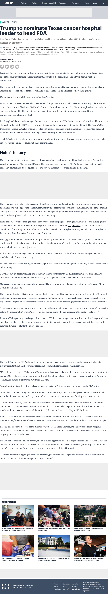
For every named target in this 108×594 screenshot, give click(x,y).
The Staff (65, 589)
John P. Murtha (44, 233)
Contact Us (66, 584)
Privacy (65, 586)
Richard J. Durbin (19, 129)
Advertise (75, 584)
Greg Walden (74, 226)
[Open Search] (104, 3)
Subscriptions (76, 589)
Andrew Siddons (7, 59)
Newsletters (57, 589)
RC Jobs (74, 586)
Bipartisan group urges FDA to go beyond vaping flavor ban (27, 97)
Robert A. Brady (24, 233)
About (55, 584)
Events (56, 586)
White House (10, 22)
